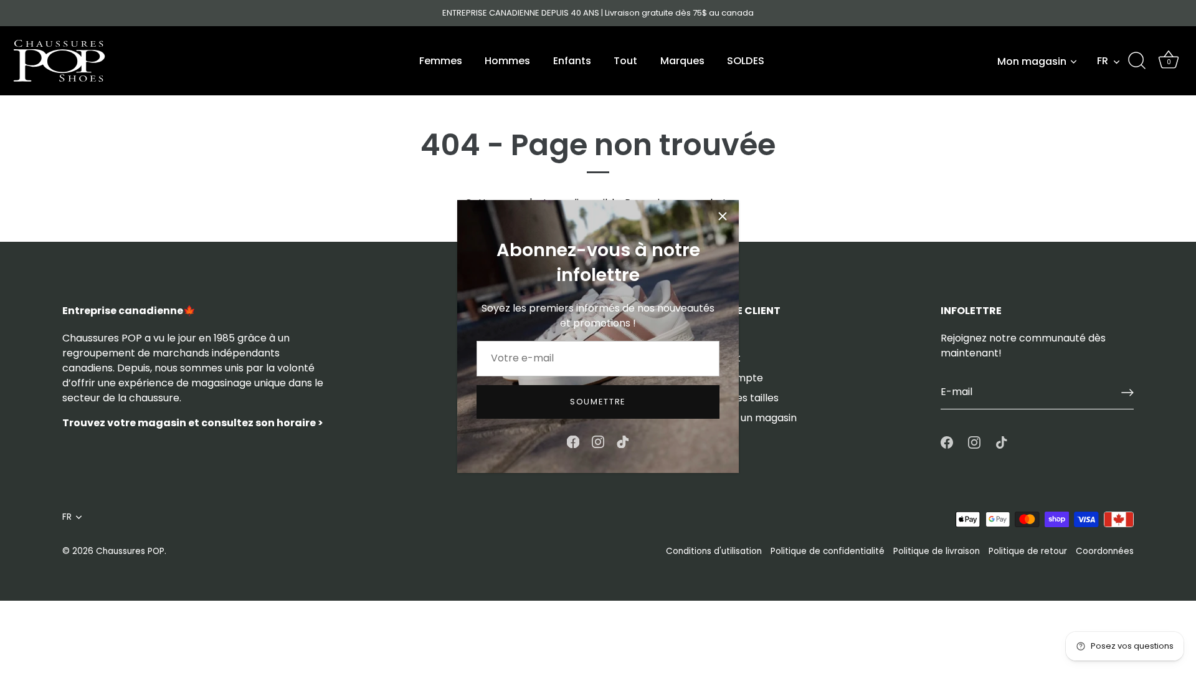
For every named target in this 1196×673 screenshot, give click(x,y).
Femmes (440, 61)
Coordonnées (1105, 551)
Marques (682, 61)
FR (1102, 61)
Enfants (572, 61)
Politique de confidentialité (828, 551)
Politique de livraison (936, 551)
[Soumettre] (1127, 392)
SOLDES (745, 61)
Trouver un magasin (748, 418)
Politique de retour (1028, 551)
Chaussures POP (130, 551)
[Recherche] (1137, 61)
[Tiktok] (623, 441)
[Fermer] (722, 216)
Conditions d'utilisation (714, 551)
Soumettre (598, 402)
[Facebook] (573, 441)
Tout (625, 61)
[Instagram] (598, 441)
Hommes (507, 61)
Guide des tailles (739, 398)
